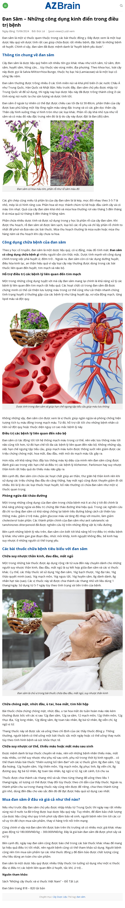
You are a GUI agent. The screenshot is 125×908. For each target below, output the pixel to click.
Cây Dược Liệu (60, 896)
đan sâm (81, 896)
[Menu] (5, 5)
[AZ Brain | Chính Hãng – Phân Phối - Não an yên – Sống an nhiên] (62, 5)
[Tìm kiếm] (121, 5)
